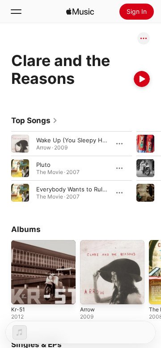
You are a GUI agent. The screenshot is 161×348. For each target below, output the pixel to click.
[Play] (142, 79)
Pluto (43, 164)
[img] (80, 12)
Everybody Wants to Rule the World (85, 189)
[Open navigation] (16, 11)
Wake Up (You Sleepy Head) (75, 140)
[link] (34, 120)
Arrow (87, 309)
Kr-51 (18, 309)
